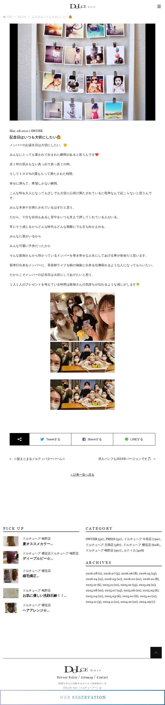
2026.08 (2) (94, 573)
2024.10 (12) (129, 601)
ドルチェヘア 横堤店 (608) (141, 544)
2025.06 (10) (132, 590)
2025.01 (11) (148, 596)
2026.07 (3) (111, 573)
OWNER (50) (95, 539)
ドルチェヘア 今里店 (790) (142, 539)
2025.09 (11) (147, 584)
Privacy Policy (67, 677)
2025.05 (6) (150, 590)
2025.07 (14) (113, 590)
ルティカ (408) (134, 550)
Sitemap (87, 677)
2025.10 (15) (129, 584)
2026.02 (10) (132, 579)
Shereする (95, 439)
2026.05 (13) (147, 573)
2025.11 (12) (111, 584)
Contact (102, 677)
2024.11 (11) (111, 601)
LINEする (136, 439)
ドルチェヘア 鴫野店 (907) (104, 550)
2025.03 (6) (113, 596)
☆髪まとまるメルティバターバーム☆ (39, 458)
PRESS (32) (114, 539)
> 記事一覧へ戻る (82, 474)
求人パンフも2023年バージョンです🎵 (124, 458)
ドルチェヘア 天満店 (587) (104, 544)
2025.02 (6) (130, 596)
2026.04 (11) (94, 579)
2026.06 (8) (129, 573)
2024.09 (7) (147, 601)
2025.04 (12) (94, 596)
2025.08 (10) (94, 590)
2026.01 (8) (151, 579)
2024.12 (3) (93, 601)
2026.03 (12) (113, 579)
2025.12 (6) (93, 584)
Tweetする (53, 439)
